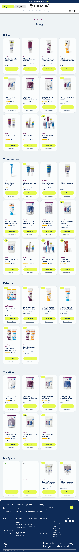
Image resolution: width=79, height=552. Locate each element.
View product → (11, 72)
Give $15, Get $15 (44, 531)
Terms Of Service (57, 528)
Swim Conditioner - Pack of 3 (20, 521)
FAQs (41, 525)
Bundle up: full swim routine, (39, 2)
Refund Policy (56, 532)
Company (46, 11)
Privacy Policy (56, 523)
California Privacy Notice (57, 525)
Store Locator (6, 521)
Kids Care (53, 11)
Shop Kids (20, 7)
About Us (42, 521)
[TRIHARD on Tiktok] (73, 521)
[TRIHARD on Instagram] (66, 521)
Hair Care (32, 11)
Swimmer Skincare (8, 525)
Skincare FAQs (44, 533)
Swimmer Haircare (8, 523)
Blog (54, 521)
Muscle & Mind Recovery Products (8, 529)
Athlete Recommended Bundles (7, 534)
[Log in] (73, 11)
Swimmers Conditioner (31, 523)
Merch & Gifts (6, 537)
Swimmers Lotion (32, 526)
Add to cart (12, 69)
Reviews (42, 523)
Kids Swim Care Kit (20, 535)
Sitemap (55, 536)
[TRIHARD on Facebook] (70, 521)
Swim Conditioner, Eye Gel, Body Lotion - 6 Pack (21, 532)
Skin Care (25, 11)
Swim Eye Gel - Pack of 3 (21, 525)
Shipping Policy (57, 534)
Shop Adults (8, 7)
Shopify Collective (44, 529)
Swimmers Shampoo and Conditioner (21, 528)
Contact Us (43, 527)
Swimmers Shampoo (33, 521)
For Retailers (56, 530)
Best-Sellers (39, 11)
